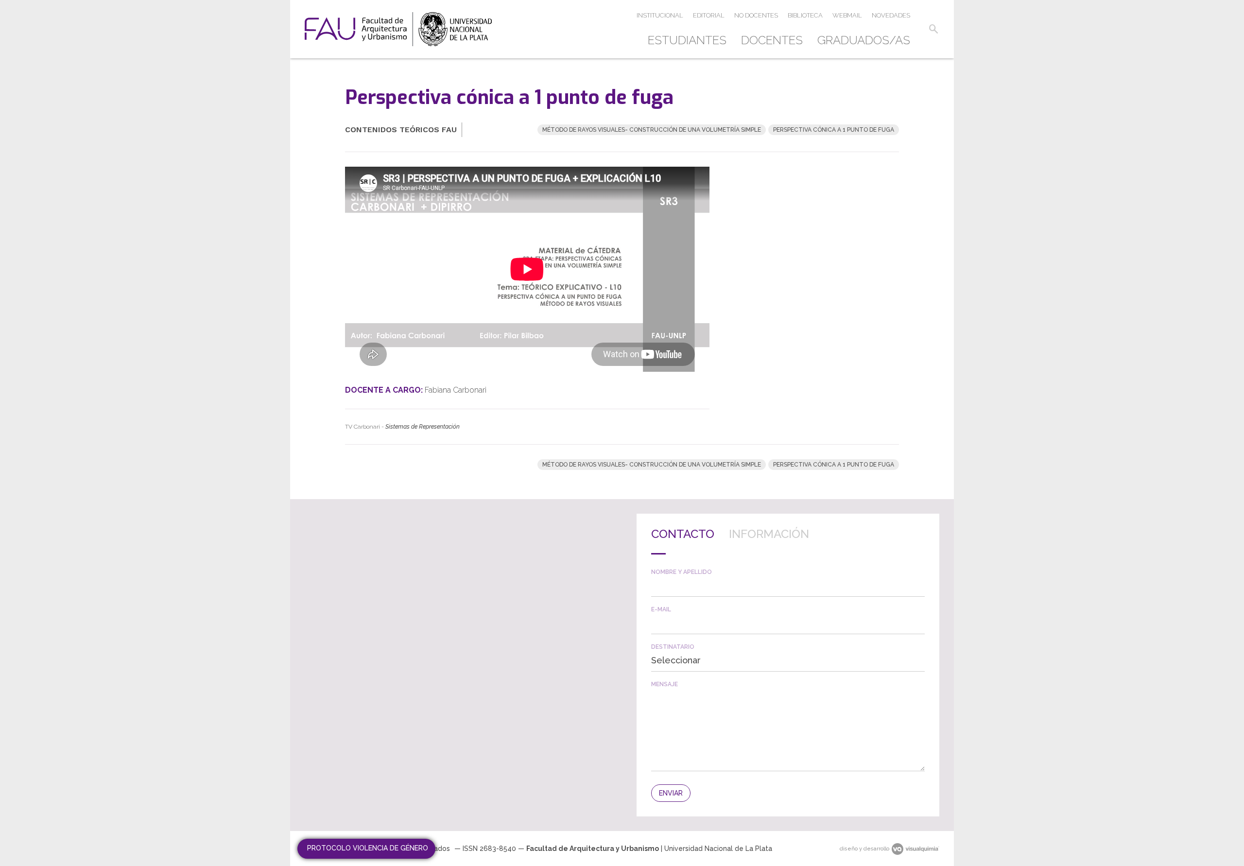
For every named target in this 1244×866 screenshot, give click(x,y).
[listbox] (788, 660)
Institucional (660, 15)
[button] (933, 29)
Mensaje (664, 684)
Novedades (891, 15)
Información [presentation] (769, 534)
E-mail (661, 609)
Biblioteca (805, 15)
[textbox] (788, 586)
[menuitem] (691, 40)
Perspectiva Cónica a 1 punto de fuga (833, 129)
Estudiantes (687, 40)
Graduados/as (863, 40)
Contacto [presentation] (682, 534)
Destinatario (672, 647)
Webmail (847, 15)
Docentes (772, 40)
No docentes (756, 15)
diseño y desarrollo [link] (864, 849)
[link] (398, 29)
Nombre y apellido (681, 572)
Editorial (709, 15)
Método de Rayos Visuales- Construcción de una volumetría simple (651, 129)
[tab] (682, 541)
